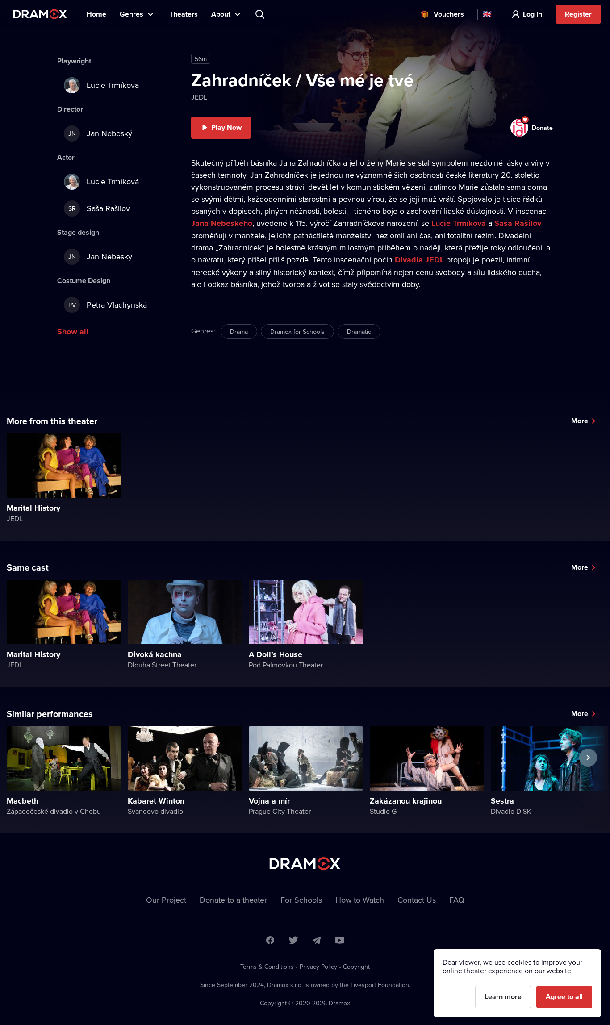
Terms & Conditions (267, 966)
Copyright (356, 966)
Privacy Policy (318, 966)
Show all (72, 332)
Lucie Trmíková (458, 223)
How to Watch (359, 899)
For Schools (301, 899)
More (579, 421)
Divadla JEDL (419, 260)
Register (578, 14)
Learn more (503, 997)
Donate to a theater (233, 899)
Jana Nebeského (221, 223)
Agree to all (564, 997)
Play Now (226, 127)
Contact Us (416, 899)
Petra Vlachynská (107, 304)
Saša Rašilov (517, 223)
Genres (131, 14)
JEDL (199, 97)
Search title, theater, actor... (261, 14)
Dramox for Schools (297, 331)
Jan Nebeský (100, 133)
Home (96, 14)
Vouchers (449, 14)
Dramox (40, 14)
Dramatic (359, 331)
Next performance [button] (588, 778)
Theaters (183, 14)
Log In (532, 14)
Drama (239, 331)
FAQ (456, 899)
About (220, 14)
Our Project (166, 899)
